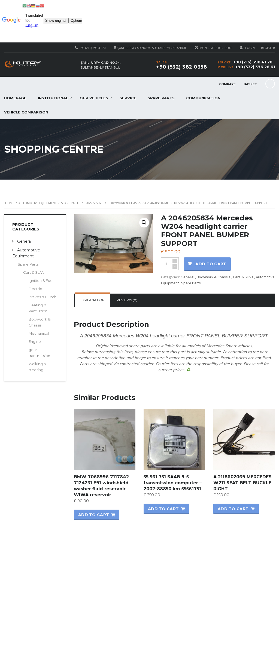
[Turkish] (42, 5)
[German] (33, 5)
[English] (29, 5)
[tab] (92, 300)
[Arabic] (24, 5)
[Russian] (37, 5)
